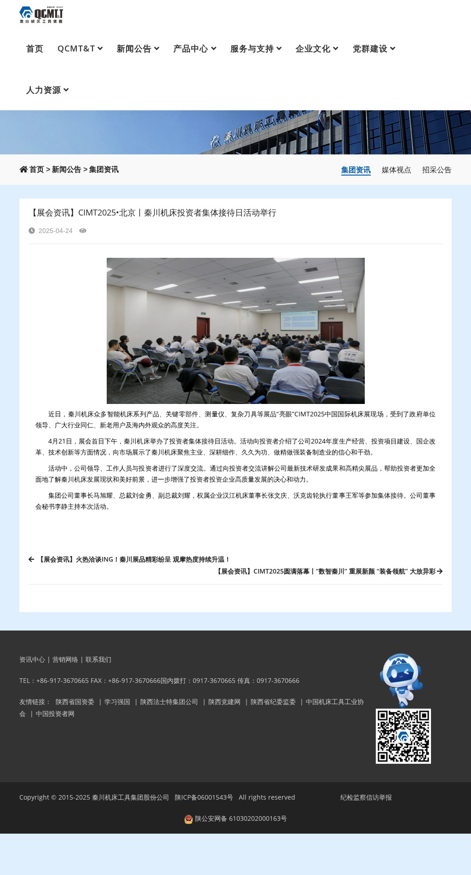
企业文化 (313, 48)
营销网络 (65, 659)
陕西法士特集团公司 (169, 701)
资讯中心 (32, 659)
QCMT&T (76, 48)
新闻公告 (134, 48)
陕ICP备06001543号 (204, 797)
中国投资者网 (55, 713)
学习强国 (117, 701)
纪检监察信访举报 (366, 797)
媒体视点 (396, 170)
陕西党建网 (224, 701)
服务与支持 (252, 48)
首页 (35, 48)
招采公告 (437, 170)
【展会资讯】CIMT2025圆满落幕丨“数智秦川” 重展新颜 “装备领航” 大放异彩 (325, 571)
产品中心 (190, 48)
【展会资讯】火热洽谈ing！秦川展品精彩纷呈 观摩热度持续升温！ (133, 559)
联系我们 (98, 659)
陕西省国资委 (75, 701)
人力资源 (43, 89)
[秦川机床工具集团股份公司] (41, 14)
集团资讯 (104, 169)
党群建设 (370, 48)
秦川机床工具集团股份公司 (130, 797)
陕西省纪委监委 (273, 701)
